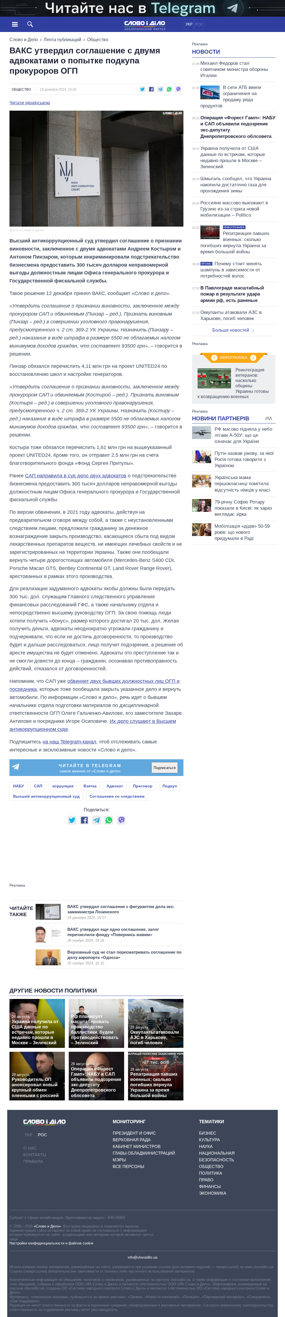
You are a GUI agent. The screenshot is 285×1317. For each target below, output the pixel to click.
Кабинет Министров (137, 1146)
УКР (189, 24)
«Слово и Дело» (47, 1226)
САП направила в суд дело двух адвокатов (75, 475)
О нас (30, 1148)
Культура (209, 1139)
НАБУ (18, 786)
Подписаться (165, 768)
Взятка (90, 786)
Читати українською (29, 103)
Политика (210, 1173)
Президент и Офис (134, 1133)
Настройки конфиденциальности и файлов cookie (51, 1243)
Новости (206, 52)
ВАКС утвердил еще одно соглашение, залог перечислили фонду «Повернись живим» (113, 935)
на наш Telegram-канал (69, 742)
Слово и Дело (23, 39)
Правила (33, 1161)
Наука (206, 1146)
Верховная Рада (132, 1139)
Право (206, 1179)
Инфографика (233, 358)
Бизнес (207, 1133)
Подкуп (170, 786)
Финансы (210, 1186)
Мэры (119, 1159)
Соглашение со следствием (117, 796)
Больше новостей (230, 330)
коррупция (62, 786)
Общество (97, 39)
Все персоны (128, 1166)
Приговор (143, 786)
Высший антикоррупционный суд (46, 796)
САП (38, 786)
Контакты (34, 1154)
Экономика (212, 1193)
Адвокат (115, 786)
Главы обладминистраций (144, 1153)
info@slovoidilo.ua (142, 1257)
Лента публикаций (62, 39)
